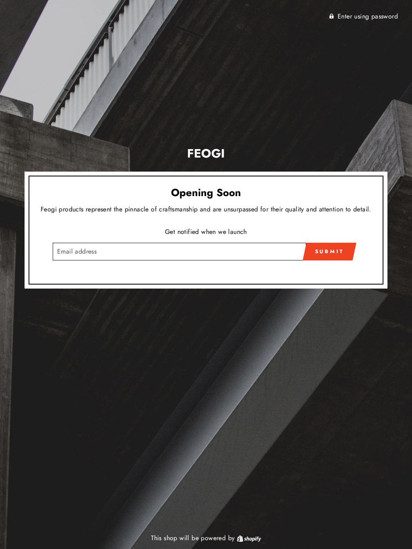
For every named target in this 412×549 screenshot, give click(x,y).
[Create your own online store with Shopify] (249, 538)
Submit (329, 251)
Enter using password (368, 16)
